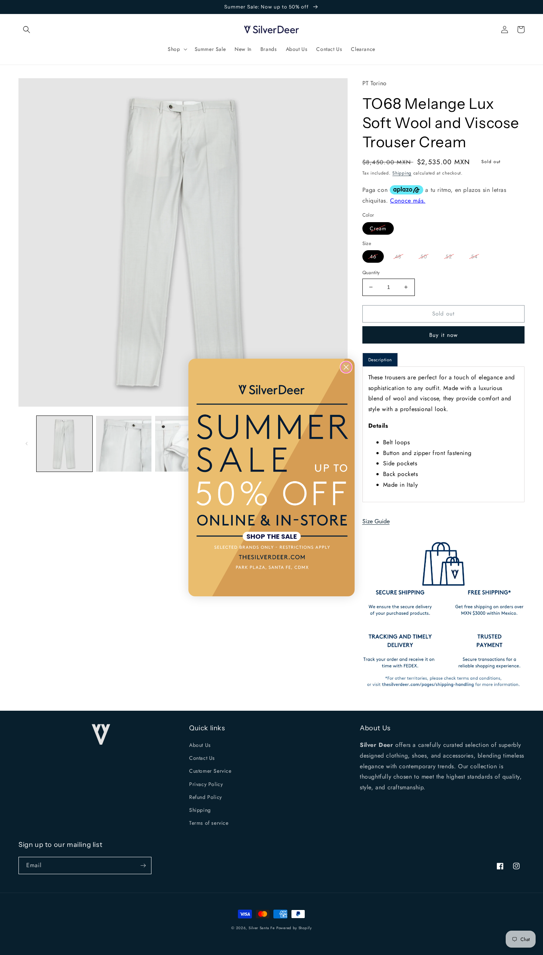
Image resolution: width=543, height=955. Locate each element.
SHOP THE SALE (271, 536)
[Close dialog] (346, 367)
